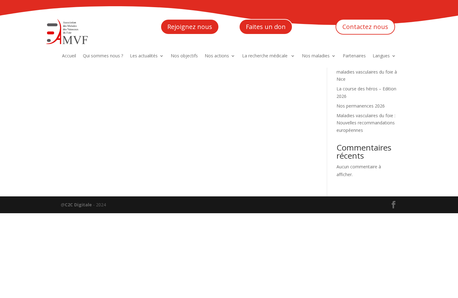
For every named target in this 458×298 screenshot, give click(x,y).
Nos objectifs (184, 56)
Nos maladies (316, 56)
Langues (381, 56)
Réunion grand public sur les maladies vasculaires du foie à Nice (366, 71)
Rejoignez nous (189, 26)
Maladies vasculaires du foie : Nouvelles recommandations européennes (365, 123)
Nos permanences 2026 (360, 106)
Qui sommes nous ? (103, 56)
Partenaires (354, 56)
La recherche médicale (265, 56)
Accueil (69, 56)
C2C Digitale (78, 205)
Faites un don (266, 26)
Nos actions (217, 56)
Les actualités (144, 56)
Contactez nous (365, 26)
